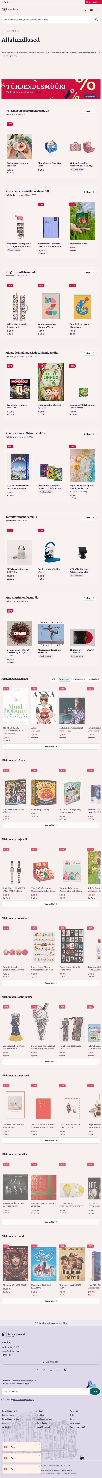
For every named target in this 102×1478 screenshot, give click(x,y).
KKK (72, 1415)
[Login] (86, 10)
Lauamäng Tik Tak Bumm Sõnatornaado (82, 406)
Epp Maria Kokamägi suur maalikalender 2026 (82, 487)
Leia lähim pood (52, 1362)
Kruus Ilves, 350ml (78, 243)
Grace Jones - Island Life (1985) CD (49, 651)
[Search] (96, 19)
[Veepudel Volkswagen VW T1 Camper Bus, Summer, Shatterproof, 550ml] (19, 220)
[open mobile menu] (98, 10)
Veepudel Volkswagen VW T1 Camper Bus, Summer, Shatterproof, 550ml (19, 245)
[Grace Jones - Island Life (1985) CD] (51, 626)
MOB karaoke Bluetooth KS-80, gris (18, 570)
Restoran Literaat (77, 1427)
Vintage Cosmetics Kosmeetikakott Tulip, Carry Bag (81, 164)
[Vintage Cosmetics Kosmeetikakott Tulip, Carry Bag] (82, 139)
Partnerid (74, 1411)
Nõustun (19, 1399)
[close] (39, 1444)
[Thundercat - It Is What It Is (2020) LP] (82, 626)
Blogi (72, 1419)
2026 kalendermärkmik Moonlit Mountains (18, 487)
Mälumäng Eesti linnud (49, 404)
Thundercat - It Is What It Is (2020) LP (82, 651)
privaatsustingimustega (23, 1399)
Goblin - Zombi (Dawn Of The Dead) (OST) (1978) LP (19, 651)
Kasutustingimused (55, 1465)
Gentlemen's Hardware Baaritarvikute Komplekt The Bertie (50, 245)
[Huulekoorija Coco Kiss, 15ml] (51, 139)
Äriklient (39, 1411)
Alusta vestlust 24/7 (10, 1347)
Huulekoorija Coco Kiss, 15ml (49, 164)
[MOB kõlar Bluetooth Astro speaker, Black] (82, 546)
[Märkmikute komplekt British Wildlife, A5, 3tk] (51, 462)
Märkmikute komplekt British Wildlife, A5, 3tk (49, 487)
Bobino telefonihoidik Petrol (49, 570)
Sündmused (75, 1423)
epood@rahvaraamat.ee (11, 1351)
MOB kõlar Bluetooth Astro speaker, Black (80, 570)
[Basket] (92, 10)
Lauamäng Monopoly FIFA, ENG (17, 406)
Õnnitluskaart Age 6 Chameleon (79, 325)
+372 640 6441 (7, 1355)
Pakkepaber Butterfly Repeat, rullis (17, 325)
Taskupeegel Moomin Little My (17, 164)
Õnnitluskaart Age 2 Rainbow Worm (47, 325)
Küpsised (67, 1465)
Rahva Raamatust (9, 1411)
